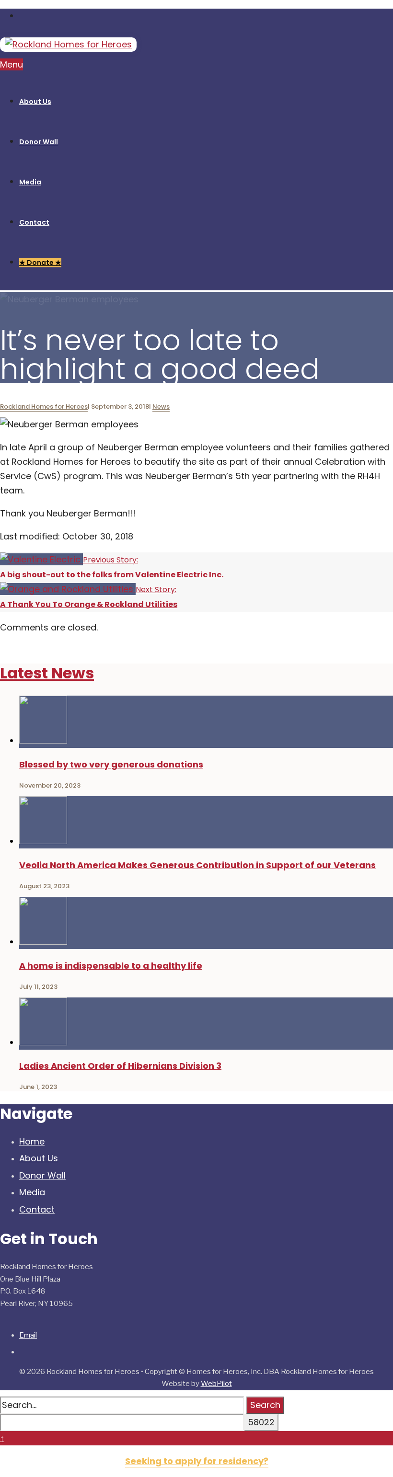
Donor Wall (42, 1175)
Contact (37, 1209)
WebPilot (216, 1383)
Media (32, 1192)
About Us (38, 1158)
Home (32, 1141)
